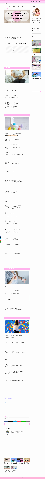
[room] (38, 0)
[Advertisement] (17, 29)
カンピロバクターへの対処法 (11, 50)
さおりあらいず (7, 434)
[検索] (40, 0)
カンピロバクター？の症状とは (11, 49)
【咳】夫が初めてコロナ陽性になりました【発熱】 (36, 36)
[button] (6, 421)
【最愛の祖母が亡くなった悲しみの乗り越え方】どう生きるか (36, 30)
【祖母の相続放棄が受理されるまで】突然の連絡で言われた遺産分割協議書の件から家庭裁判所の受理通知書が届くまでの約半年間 (36, 28)
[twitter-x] (21, 477)
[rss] (39, 0)
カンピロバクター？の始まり (11, 48)
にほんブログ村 (6, 399)
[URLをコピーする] (28, 421)
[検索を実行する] (40, 91)
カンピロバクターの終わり (10, 51)
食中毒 (5, 418)
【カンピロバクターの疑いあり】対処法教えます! (36, 34)
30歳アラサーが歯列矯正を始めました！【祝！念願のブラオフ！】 (36, 32)
